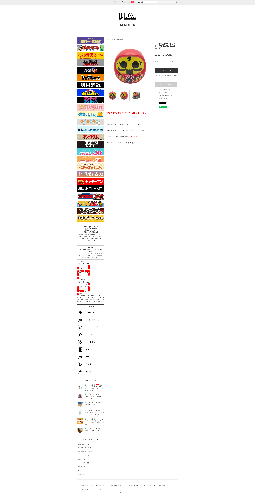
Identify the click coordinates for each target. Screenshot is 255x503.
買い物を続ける (163, 98)
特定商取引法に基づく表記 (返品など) (166, 75)
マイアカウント (115, 2)
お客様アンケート (83, 466)
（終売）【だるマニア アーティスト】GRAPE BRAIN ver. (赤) (94, 396)
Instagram (81, 474)
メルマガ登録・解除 (83, 463)
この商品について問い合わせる (166, 84)
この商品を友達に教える (165, 95)
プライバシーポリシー (84, 455)
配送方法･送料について (84, 448)
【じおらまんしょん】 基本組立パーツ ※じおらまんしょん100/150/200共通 (94, 412)
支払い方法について (83, 444)
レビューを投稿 (163, 92)
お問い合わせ (81, 459)
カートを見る (128, 2)
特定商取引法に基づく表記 (85, 451)
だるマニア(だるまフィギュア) (117, 39)
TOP (108, 39)
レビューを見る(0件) (164, 89)
